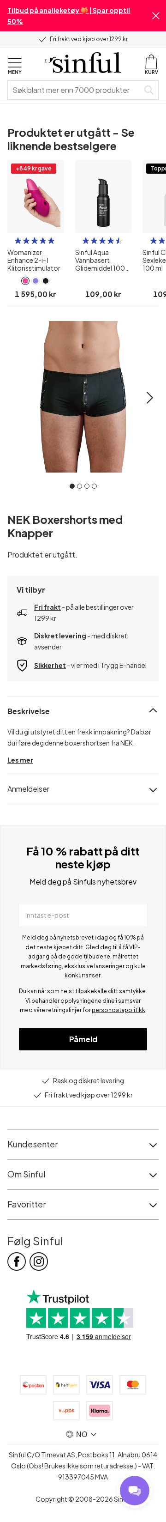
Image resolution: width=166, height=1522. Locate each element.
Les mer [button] (20, 760)
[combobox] (75, 90)
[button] (156, 15)
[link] (25, 281)
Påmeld (83, 1039)
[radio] (18, 240)
